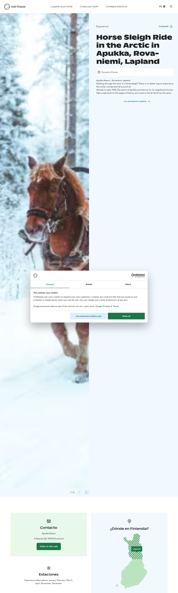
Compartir (164, 26)
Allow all (126, 316)
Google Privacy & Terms (107, 306)
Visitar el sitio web (49, 546)
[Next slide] (86, 492)
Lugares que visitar (62, 6)
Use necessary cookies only (88, 316)
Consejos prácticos (116, 6)
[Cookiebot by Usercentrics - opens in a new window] (133, 276)
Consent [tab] (50, 284)
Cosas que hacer (89, 6)
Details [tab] (89, 284)
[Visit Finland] (14, 7)
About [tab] (128, 284)
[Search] (171, 6)
